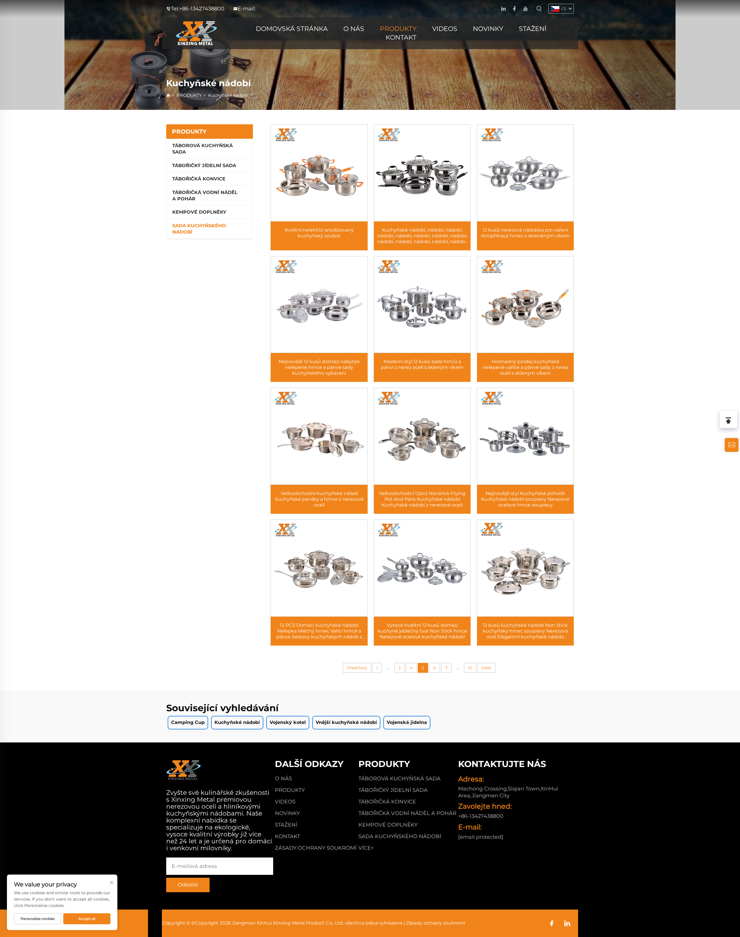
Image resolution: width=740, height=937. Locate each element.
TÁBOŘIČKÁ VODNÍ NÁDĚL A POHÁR (205, 196)
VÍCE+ (366, 848)
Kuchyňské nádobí (228, 95)
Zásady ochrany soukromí (315, 848)
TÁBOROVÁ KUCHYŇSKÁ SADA (202, 149)
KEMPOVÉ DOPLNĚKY (199, 212)
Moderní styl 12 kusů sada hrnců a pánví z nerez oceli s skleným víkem (422, 364)
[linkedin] (503, 9)
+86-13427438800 (201, 8)
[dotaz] (732, 445)
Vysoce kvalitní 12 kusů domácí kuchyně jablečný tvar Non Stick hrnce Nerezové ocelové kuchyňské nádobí (422, 631)
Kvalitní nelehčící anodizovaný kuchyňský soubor (319, 233)
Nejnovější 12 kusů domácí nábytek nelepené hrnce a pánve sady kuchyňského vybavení (319, 367)
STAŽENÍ (533, 29)
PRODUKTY (398, 29)
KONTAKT (401, 37)
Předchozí (357, 667)
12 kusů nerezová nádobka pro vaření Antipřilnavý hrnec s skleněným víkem (525, 233)
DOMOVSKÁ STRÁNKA (292, 29)
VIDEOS (444, 29)
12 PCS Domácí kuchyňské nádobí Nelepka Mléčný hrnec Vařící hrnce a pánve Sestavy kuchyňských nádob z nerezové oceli (319, 631)
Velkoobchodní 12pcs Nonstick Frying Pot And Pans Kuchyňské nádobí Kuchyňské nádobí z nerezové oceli (422, 499)
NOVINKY (488, 29)
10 (470, 667)
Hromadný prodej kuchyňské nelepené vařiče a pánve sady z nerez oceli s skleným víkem (525, 367)
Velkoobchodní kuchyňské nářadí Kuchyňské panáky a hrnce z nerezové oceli (319, 499)
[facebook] (514, 9)
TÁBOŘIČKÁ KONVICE (198, 179)
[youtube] (525, 9)
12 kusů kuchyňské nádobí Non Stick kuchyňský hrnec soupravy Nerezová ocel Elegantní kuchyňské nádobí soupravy (525, 631)
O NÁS (353, 29)
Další (486, 667)
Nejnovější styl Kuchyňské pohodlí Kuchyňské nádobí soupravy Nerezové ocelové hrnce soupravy (525, 499)
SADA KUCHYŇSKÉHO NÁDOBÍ (199, 229)
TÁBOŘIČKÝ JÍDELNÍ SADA (204, 165)
